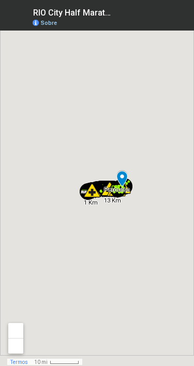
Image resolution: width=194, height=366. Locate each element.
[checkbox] (119, 12)
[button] (92, 190)
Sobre (49, 23)
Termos (19, 362)
